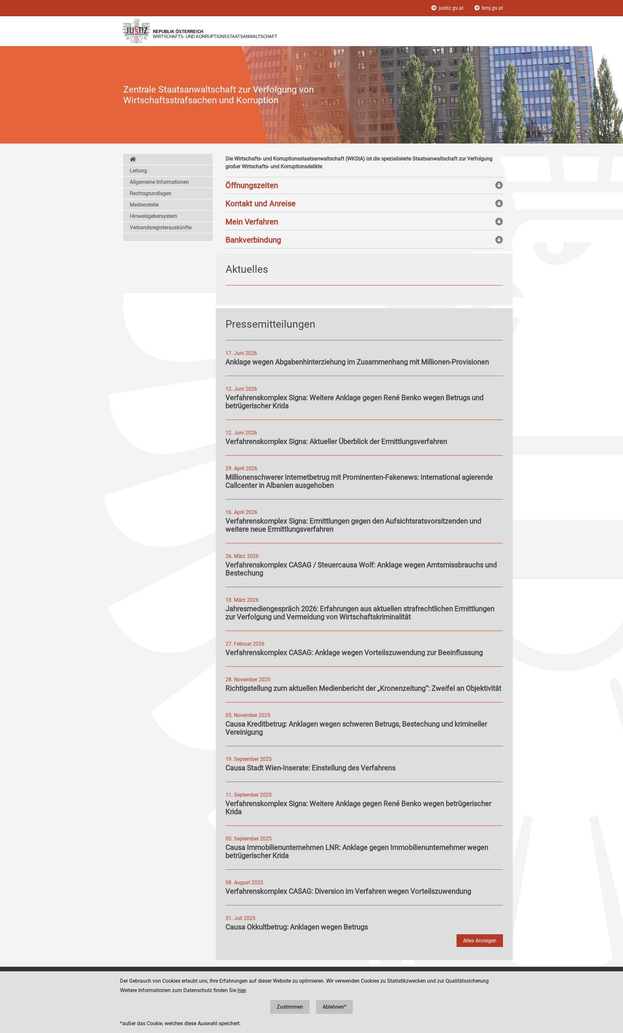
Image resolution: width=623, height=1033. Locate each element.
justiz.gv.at (451, 8)
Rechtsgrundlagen (150, 193)
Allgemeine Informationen (159, 182)
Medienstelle (144, 205)
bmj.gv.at (492, 8)
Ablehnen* (334, 1007)
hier (242, 990)
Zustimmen (290, 1007)
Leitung (138, 171)
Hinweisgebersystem (153, 216)
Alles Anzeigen (479, 941)
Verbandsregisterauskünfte (160, 227)
